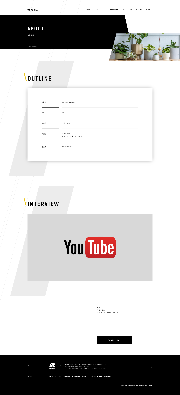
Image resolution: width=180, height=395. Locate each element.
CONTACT (147, 10)
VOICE (123, 10)
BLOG (130, 10)
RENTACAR (114, 10)
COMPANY (138, 10)
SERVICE (96, 10)
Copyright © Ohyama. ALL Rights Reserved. (136, 385)
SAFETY (105, 10)
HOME (88, 10)
